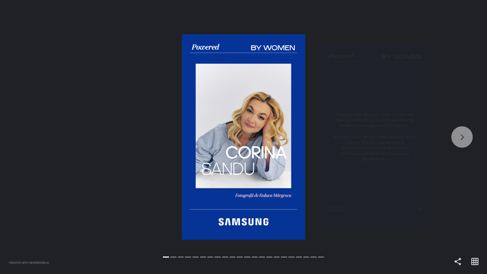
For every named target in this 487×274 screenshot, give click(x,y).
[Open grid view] (474, 261)
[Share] (457, 261)
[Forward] (365, 137)
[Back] (122, 137)
